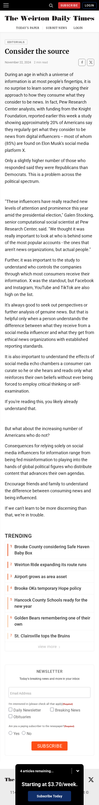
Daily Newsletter (27, 710)
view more (48, 646)
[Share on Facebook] (82, 62)
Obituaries (22, 717)
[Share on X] (90, 62)
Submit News (56, 28)
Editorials (16, 42)
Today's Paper (27, 28)
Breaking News (67, 710)
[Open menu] (6, 5)
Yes (16, 733)
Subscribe (69, 5)
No (29, 733)
